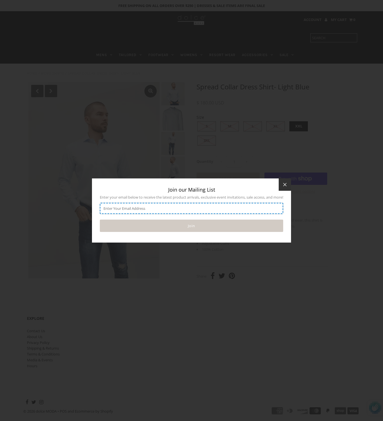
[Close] (285, 184)
